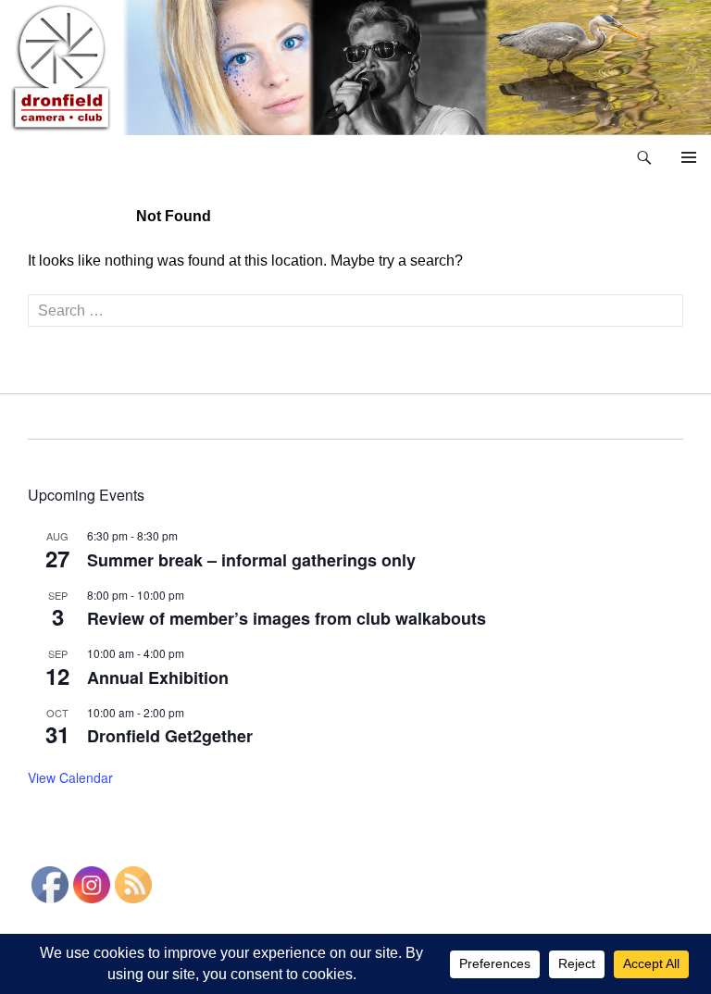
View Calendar (70, 777)
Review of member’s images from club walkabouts (286, 618)
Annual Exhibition (158, 677)
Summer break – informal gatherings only (251, 560)
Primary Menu (689, 157)
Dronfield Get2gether (170, 736)
